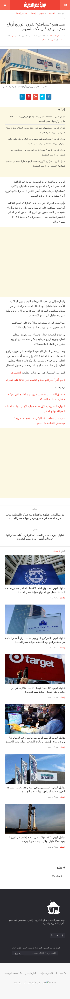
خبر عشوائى (45, 973)
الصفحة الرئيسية (12, 973)
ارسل (14, 36)
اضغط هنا (16, 372)
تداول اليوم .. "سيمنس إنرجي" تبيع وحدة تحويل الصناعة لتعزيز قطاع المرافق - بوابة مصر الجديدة (35, 130)
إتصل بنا (60, 973)
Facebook (57, 876)
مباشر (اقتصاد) (21, 13)
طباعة (62, 40)
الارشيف (51, 13)
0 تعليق (24, 36)
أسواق (41, 13)
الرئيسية (61, 13)
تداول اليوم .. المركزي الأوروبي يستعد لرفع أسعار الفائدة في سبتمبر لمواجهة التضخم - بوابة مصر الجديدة (35, 163)
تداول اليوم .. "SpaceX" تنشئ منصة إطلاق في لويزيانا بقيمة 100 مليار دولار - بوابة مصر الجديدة (37, 119)
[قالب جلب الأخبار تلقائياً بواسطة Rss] (31, 982)
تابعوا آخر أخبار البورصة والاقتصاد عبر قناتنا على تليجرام (35, 380)
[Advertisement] (35, 207)
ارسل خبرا (30, 973)
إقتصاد (32, 13)
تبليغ (53, 40)
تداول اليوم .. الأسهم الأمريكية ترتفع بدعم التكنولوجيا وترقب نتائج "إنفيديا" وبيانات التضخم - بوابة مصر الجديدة (36, 141)
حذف (44, 40)
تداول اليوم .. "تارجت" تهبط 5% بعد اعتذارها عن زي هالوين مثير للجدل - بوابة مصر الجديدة (37, 152)
